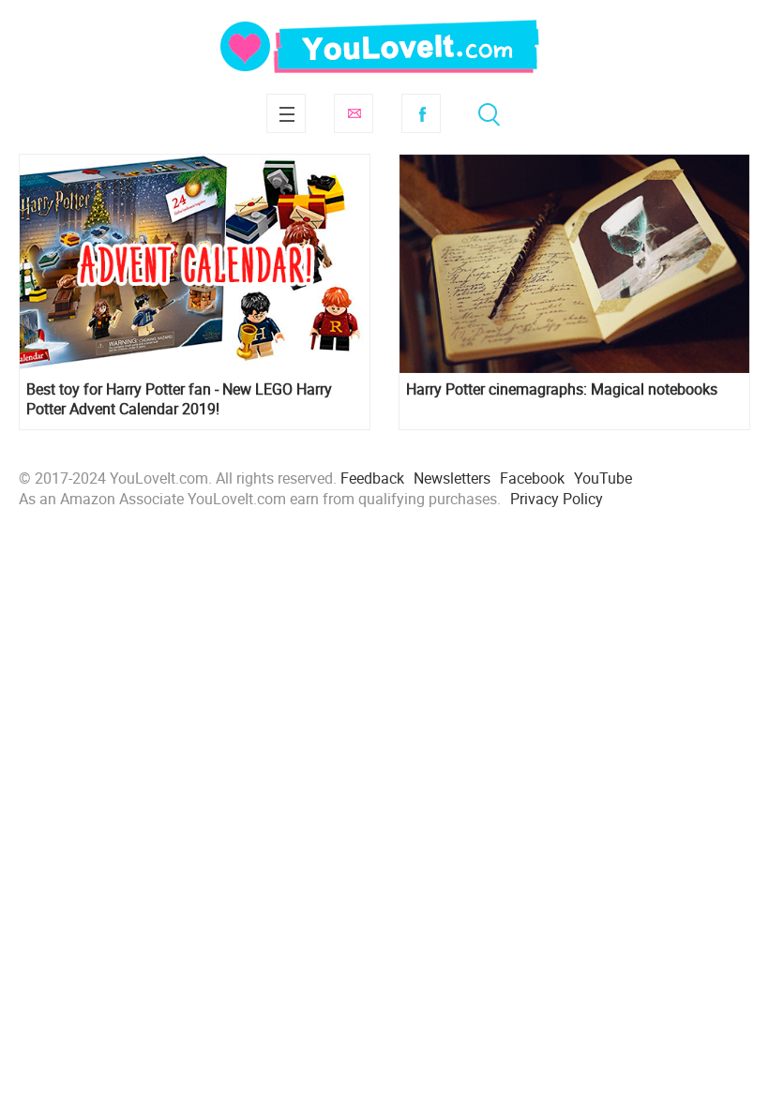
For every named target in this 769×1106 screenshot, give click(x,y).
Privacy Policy (556, 498)
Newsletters (452, 478)
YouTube (603, 478)
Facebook (421, 113)
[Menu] (286, 113)
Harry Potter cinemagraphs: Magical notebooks (561, 389)
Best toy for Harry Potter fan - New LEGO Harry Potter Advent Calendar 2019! (179, 399)
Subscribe (353, 113)
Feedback (372, 478)
